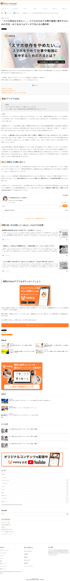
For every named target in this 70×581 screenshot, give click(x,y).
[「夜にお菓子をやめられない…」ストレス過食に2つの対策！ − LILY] (5, 347)
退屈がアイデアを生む (7, 88)
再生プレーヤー (23, 79)
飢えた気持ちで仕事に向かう (8, 90)
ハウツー (3, 489)
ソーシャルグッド (6, 533)
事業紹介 (26, 557)
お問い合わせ (27, 560)
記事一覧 (3, 474)
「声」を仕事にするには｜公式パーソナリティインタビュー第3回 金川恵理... (23, 429)
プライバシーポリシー (29, 566)
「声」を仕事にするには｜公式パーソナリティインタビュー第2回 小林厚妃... (23, 436)
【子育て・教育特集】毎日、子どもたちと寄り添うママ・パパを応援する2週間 (23, 415)
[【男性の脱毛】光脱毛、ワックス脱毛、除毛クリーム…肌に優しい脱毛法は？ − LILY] (39, 347)
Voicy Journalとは (28, 551)
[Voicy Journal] (8, 5)
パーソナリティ (45, 8)
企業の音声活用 (6, 524)
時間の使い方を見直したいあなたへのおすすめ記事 (14, 92)
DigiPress (42, 579)
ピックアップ (4, 477)
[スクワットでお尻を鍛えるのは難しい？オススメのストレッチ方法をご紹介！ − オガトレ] (5, 353)
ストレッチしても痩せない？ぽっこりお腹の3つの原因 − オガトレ (56, 351)
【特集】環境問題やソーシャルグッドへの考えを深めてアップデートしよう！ (23, 407)
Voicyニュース (55, 8)
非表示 (36, 85)
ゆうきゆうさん (22, 77)
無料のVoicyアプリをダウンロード (35, 325)
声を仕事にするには (7, 529)
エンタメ (25, 8)
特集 (35, 8)
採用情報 (26, 563)
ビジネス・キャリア (5, 8)
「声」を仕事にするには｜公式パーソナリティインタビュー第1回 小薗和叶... (23, 443)
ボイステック (6, 522)
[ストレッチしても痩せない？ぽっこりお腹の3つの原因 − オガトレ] (39, 353)
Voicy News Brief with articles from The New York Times (12, 504)
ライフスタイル (15, 8)
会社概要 (26, 554)
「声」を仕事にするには (8, 531)
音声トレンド (65, 8)
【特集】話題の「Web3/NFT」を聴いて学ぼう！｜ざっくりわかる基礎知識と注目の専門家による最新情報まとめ (29, 400)
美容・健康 (4, 334)
